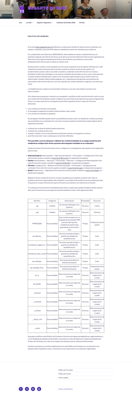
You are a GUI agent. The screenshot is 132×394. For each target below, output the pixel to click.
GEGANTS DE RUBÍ (47, 8)
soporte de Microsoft (60, 158)
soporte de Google (75, 168)
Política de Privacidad (65, 370)
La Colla (29, 22)
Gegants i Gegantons (44, 22)
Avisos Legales (63, 377)
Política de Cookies (64, 374)
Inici (20, 22)
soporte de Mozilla (63, 163)
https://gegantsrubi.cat (44, 47)
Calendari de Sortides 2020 (66, 22)
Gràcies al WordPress (65, 389)
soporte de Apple (92, 170)
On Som (82, 22)
